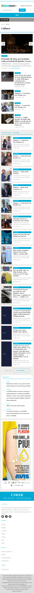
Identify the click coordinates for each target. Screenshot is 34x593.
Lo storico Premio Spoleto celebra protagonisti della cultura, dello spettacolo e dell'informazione (22, 313)
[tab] (2, 52)
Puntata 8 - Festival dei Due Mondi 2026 (22, 94)
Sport (2, 540)
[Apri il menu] (17, 15)
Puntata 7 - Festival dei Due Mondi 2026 (22, 106)
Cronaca (3, 537)
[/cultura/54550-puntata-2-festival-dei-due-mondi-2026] (6, 206)
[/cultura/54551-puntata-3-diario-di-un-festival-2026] (6, 190)
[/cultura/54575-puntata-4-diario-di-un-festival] (6, 174)
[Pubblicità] (17, 454)
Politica (3, 525)
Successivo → (21, 370)
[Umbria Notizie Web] (17, 5)
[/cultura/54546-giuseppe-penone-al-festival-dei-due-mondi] (6, 222)
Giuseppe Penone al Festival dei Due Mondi (20, 220)
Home (2, 24)
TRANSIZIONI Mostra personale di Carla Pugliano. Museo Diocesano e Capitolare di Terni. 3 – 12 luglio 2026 (21, 293)
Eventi (2, 543)
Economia (4, 531)
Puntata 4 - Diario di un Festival (20, 172)
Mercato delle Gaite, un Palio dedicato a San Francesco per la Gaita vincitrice (21, 273)
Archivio (3, 555)
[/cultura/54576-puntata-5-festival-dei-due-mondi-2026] (6, 159)
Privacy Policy (5, 569)
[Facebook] (10, 516)
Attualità (3, 528)
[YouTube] (2, 516)
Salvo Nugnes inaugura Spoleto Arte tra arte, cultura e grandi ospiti (21, 252)
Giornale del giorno (6, 558)
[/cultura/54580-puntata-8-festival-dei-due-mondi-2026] (7, 95)
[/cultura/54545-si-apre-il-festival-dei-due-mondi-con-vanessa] (6, 237)
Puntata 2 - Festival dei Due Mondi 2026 (22, 204)
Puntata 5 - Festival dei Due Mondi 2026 (22, 157)
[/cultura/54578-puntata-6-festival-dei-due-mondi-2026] (6, 143)
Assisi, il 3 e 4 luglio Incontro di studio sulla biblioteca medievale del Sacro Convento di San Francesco (23, 121)
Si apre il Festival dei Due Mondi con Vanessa (21, 235)
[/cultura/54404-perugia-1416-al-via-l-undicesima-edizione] (6, 333)
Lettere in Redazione (6, 551)
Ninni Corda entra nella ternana (15, 405)
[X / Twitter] (6, 516)
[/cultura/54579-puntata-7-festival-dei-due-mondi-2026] (7, 107)
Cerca (22, 10)
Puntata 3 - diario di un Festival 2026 (20, 188)
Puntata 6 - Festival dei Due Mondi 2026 (20, 141)
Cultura (3, 534)
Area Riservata (5, 561)
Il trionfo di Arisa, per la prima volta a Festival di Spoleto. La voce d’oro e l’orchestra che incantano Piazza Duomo (16, 60)
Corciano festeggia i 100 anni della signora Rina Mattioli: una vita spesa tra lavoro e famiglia (17, 413)
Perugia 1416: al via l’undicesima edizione (20, 331)
